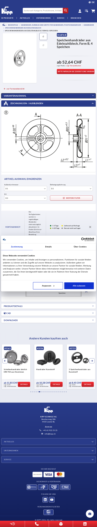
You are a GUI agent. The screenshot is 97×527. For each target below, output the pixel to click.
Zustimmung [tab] (17, 247)
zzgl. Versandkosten (73, 65)
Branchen (76, 18)
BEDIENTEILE (13, 25)
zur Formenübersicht (16, 89)
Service (7, 460)
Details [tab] (48, 247)
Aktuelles (9, 442)
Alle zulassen (79, 286)
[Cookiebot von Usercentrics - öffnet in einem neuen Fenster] (83, 239)
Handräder (88, 25)
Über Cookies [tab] (80, 247)
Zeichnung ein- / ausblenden (26, 103)
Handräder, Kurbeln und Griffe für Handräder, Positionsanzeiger (51, 25)
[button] (30, 391)
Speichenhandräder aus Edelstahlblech (23, 28)
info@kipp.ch (50, 434)
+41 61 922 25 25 (49, 430)
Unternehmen (43, 18)
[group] (16, 367)
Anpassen (46, 286)
